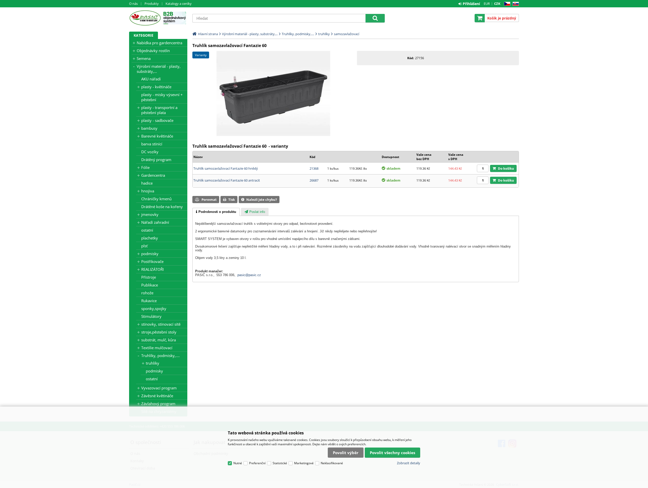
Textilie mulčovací (156, 347)
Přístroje (148, 277)
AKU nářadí (151, 78)
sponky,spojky (153, 308)
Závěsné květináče (157, 395)
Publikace (149, 284)
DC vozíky (149, 151)
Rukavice (149, 300)
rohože (147, 292)
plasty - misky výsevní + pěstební (162, 97)
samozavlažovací (346, 34)
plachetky (149, 237)
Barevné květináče (157, 136)
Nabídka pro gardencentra (159, 42)
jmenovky (149, 214)
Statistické (280, 463)
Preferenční (257, 463)
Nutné (237, 463)
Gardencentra (153, 175)
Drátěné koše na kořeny (162, 206)
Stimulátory (151, 316)
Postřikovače (152, 261)
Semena (144, 58)
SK (515, 4)
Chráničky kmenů (156, 198)
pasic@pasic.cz (249, 275)
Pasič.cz (145, 18)
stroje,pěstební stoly (158, 332)
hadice (147, 183)
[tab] (216, 212)
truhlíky (152, 363)
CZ (506, 4)
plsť (144, 245)
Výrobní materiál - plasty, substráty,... (158, 69)
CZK (497, 3)
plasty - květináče (156, 86)
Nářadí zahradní (155, 222)
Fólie (145, 167)
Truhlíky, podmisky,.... (160, 355)
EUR (487, 3)
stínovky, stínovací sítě (160, 324)
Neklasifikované (332, 463)
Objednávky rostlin (153, 50)
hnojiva (147, 190)
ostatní (147, 230)
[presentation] (216, 212)
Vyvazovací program (159, 387)
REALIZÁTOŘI (152, 269)
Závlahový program (158, 403)
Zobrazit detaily (408, 463)
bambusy (149, 128)
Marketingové (304, 463)
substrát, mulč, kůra (158, 339)
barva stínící (151, 143)
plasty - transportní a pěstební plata (159, 110)
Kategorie (143, 35)
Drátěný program (156, 159)
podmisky (149, 253)
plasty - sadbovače (157, 120)
